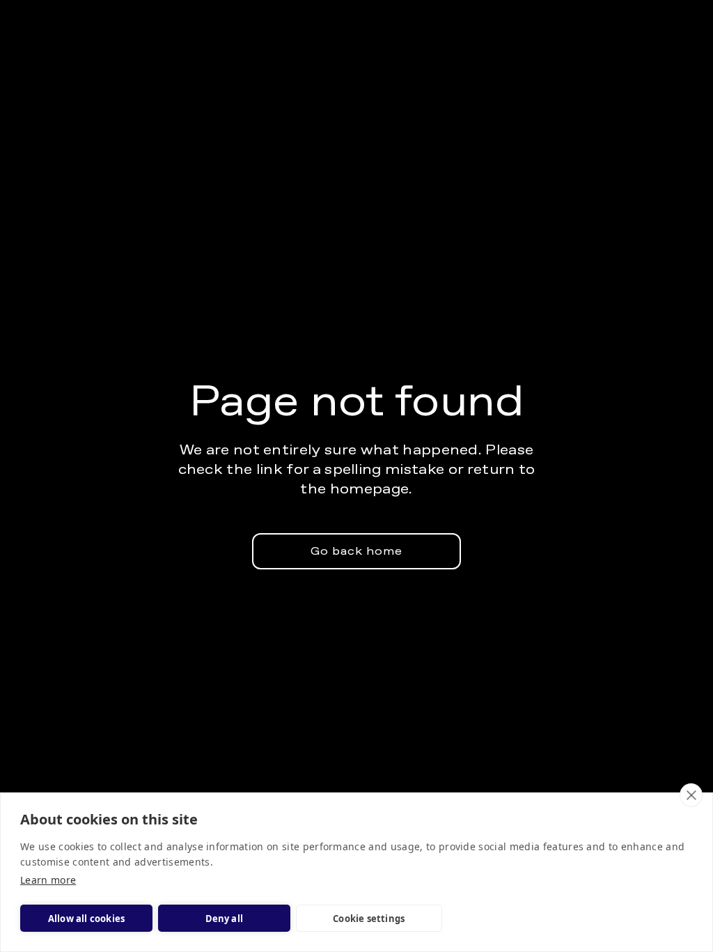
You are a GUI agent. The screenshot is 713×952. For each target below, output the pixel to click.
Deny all (224, 918)
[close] (691, 795)
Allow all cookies (86, 918)
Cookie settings (369, 918)
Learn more (48, 879)
